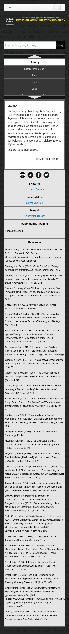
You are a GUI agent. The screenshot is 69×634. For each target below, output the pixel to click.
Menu (13, 7)
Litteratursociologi (34, 69)
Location (35, 82)
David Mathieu (34, 202)
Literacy (34, 62)
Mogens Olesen (34, 189)
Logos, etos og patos (34, 95)
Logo (35, 88)
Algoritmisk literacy (34, 216)
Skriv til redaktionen (47, 158)
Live (34, 75)
